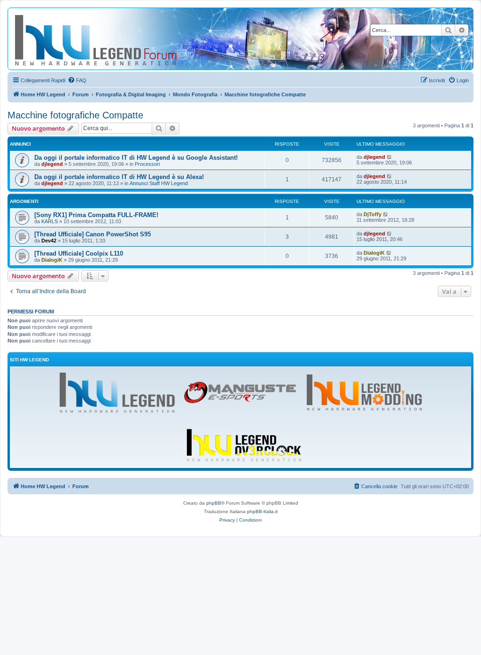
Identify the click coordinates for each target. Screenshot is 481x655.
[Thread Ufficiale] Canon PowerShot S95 (92, 234)
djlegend (52, 164)
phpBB (213, 503)
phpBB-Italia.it (262, 511)
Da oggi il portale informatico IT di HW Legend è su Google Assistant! (136, 157)
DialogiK (51, 260)
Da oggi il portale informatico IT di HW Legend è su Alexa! (119, 176)
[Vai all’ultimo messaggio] (390, 157)
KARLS (49, 221)
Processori (147, 164)
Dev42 (48, 240)
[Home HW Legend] (110, 38)
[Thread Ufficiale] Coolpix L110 (78, 253)
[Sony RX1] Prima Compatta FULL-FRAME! (96, 214)
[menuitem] (77, 80)
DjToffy (372, 214)
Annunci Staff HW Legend (159, 183)
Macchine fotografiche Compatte (75, 115)
